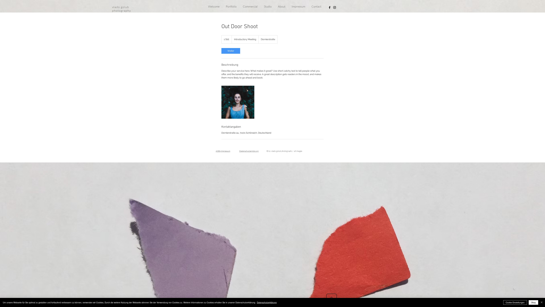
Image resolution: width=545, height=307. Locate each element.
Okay (533, 302)
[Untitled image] (237, 102)
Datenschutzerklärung (267, 302)
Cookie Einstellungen (515, 302)
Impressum (225, 151)
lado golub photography (121, 8)
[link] (230, 51)
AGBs (218, 151)
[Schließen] (541, 302)
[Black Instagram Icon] (334, 7)
